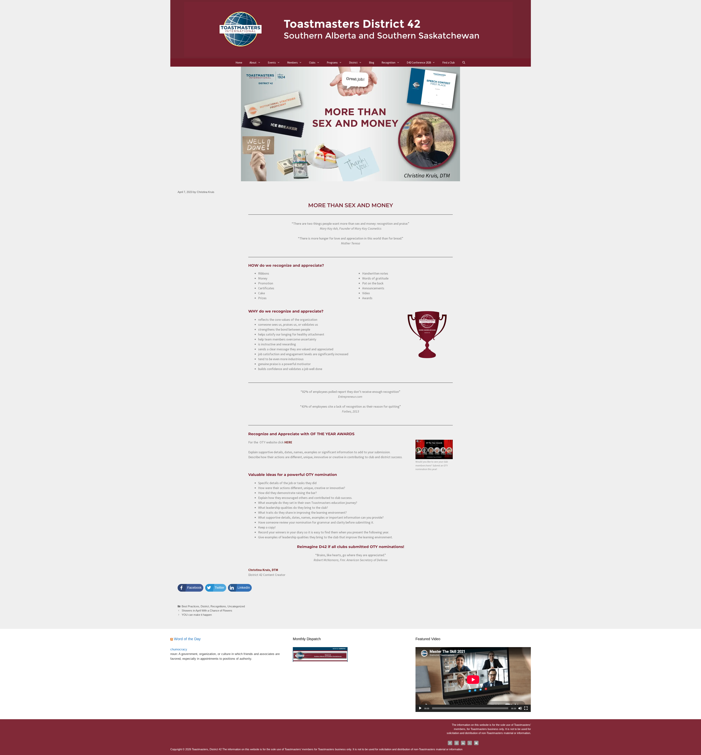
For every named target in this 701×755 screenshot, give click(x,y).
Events (272, 62)
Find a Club (448, 62)
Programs (332, 62)
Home (238, 62)
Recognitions (218, 606)
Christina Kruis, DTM (263, 570)
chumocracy (178, 649)
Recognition (388, 62)
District (353, 62)
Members (292, 62)
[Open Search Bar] (463, 62)
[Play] (420, 708)
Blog (371, 62)
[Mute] (520, 708)
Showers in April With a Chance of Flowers (207, 610)
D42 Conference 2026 (419, 62)
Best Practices (190, 606)
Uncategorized (236, 606)
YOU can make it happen (197, 614)
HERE (288, 442)
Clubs (312, 62)
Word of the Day (187, 639)
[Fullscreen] (526, 708)
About (253, 62)
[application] (473, 679)
